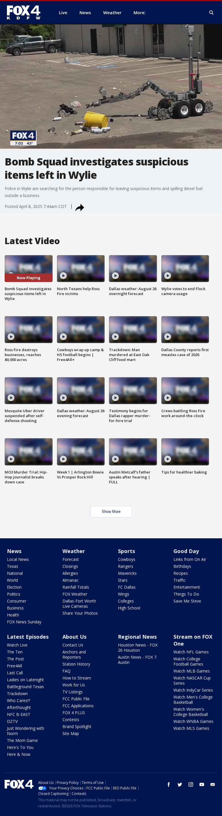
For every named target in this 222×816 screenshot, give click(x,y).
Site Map (70, 733)
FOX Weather (74, 594)
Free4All (14, 665)
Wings (123, 594)
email (212, 784)
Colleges (126, 601)
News (14, 551)
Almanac (70, 580)
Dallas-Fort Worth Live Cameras (79, 603)
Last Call (15, 672)
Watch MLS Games (191, 728)
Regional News (137, 636)
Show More (111, 511)
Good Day (186, 551)
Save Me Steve (187, 601)
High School (129, 608)
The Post (15, 659)
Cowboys (126, 559)
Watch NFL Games (191, 652)
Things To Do (186, 594)
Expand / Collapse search (211, 12)
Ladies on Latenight (25, 679)
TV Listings (72, 692)
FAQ (66, 671)
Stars (122, 580)
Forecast (70, 559)
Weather (73, 551)
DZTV (12, 721)
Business (15, 608)
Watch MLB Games (191, 671)
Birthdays (182, 566)
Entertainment (186, 587)
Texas (12, 566)
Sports (126, 551)
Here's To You (20, 747)
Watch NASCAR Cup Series (192, 680)
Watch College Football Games (188, 661)
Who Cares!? (18, 700)
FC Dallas (127, 587)
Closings (70, 566)
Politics (13, 594)
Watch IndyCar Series (193, 690)
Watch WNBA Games (193, 721)
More (139, 12)
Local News (18, 559)
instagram (190, 784)
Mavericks (127, 573)
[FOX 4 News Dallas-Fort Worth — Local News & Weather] (26, 12)
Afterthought (19, 707)
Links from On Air (189, 559)
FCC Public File (76, 698)
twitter (179, 784)
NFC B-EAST (18, 714)
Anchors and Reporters (74, 654)
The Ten (15, 652)
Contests (70, 719)
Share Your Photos (80, 613)
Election (14, 587)
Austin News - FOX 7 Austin (137, 659)
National (15, 573)
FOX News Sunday (24, 622)
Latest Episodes (28, 636)
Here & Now (18, 754)
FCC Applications (78, 705)
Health (13, 615)
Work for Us (73, 685)
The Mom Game (22, 740)
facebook (168, 784)
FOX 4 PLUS (73, 712)
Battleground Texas (25, 686)
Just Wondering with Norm (25, 730)
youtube (201, 784)
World (12, 580)
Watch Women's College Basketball (190, 711)
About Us (74, 636)
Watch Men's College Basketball (193, 699)
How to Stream (76, 678)
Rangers (125, 566)
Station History (76, 664)
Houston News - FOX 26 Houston (138, 647)
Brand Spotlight (76, 726)
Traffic (179, 580)
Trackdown (17, 693)
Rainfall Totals (75, 587)
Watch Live (17, 645)
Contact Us (72, 645)
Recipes (180, 573)
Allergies (70, 573)
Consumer (16, 601)
